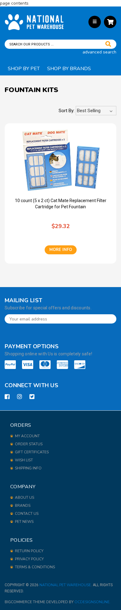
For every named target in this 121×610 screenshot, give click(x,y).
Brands (22, 505)
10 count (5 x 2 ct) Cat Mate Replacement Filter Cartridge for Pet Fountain (60, 203)
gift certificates (32, 452)
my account (27, 436)
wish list (24, 460)
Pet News (24, 521)
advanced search (99, 52)
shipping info (28, 468)
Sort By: (66, 110)
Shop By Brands (69, 68)
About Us (24, 497)
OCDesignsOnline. (92, 601)
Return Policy (29, 551)
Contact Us (26, 513)
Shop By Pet (24, 68)
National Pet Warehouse (65, 584)
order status (29, 444)
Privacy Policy (29, 559)
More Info (60, 249)
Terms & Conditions (35, 567)
